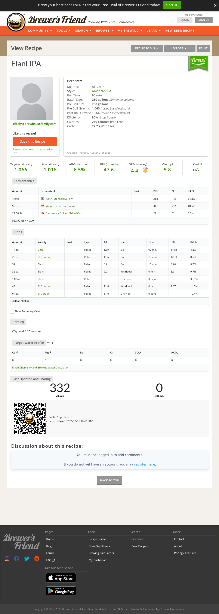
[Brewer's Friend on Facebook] (16, 559)
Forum (50, 553)
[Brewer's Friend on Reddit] (36, 559)
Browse (103, 30)
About (178, 546)
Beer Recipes (140, 546)
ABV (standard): (80, 164)
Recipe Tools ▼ (146, 48)
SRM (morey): (138, 164)
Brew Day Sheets (99, 546)
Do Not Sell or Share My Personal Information (158, 609)
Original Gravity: (21, 164)
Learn (152, 30)
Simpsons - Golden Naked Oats (64, 213)
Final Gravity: (50, 164)
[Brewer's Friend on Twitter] (26, 559)
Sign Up (172, 5)
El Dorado (44, 257)
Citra (41, 250)
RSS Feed (123, 609)
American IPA (101, 91)
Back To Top (109, 480)
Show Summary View (27, 311)
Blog (49, 546)
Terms (112, 609)
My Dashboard (98, 560)
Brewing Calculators (101, 553)
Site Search (138, 539)
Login (185, 20)
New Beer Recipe (179, 30)
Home (50, 539)
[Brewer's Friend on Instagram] (7, 559)
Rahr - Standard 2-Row (59, 199)
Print (203, 48)
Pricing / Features (185, 553)
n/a (197, 169)
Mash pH (167, 164)
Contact (179, 539)
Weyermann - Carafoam (60, 206)
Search (81, 30)
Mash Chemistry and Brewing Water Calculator (40, 367)
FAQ (49, 560)
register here (144, 464)
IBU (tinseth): (109, 164)
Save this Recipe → (34, 141)
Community (38, 30)
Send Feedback (97, 609)
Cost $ (197, 164)
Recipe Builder (98, 539)
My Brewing (128, 30)
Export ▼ (179, 48)
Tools (61, 30)
